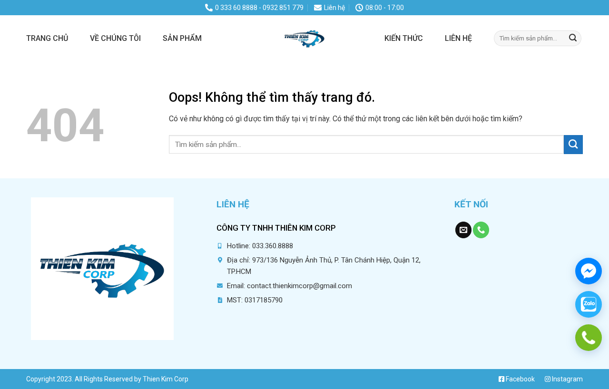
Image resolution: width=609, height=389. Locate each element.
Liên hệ (458, 38)
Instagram (566, 379)
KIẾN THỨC (403, 38)
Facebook (519, 379)
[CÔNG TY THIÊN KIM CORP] (304, 38)
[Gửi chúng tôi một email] (463, 230)
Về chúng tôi (115, 38)
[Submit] (573, 38)
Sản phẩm (182, 38)
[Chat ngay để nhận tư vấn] (588, 271)
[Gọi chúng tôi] (481, 230)
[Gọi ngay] (588, 337)
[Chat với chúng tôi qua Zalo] (588, 304)
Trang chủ (47, 38)
